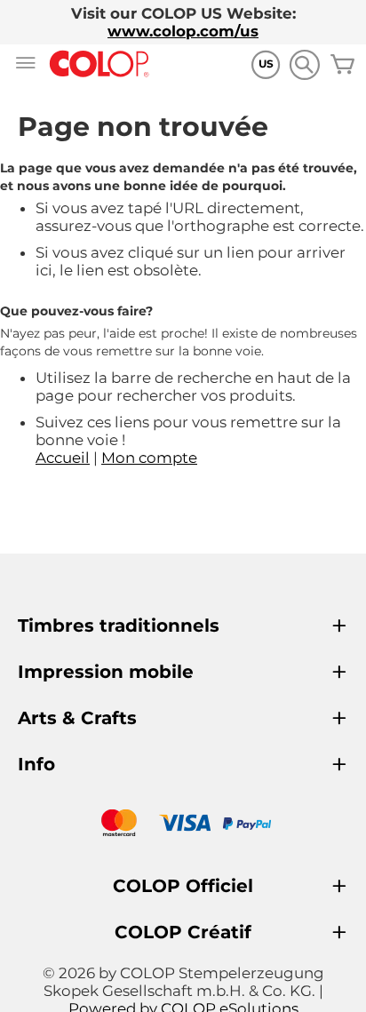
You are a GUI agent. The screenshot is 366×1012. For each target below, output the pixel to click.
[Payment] (183, 825)
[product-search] (304, 64)
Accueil (63, 457)
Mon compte (149, 457)
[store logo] (99, 64)
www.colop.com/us (183, 31)
